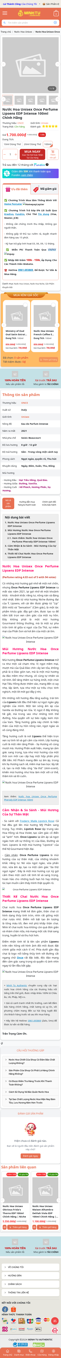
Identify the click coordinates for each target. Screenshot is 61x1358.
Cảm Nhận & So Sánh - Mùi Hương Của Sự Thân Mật (32, 547)
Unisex (44, 122)
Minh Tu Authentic (17, 985)
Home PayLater (13, 203)
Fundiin (19, 214)
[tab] (30, 1061)
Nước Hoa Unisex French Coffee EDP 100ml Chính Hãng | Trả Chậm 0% (45, 332)
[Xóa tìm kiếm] (55, 22)
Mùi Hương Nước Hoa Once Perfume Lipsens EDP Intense (29, 532)
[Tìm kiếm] (5, 22)
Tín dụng (43, 214)
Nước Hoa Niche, (37, 283)
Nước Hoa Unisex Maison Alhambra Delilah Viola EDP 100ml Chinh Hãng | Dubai (44, 1211)
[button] (30, 1267)
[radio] (43, 126)
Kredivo (8, 214)
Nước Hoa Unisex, (22, 283)
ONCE (20, 122)
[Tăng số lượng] (16, 154)
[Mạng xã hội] (55, 1330)
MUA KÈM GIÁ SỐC (25, 295)
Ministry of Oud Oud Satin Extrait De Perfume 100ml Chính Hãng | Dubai (17, 332)
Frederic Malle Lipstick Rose (37, 821)
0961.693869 (25, 270)
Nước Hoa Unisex (23, 31)
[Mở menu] (5, 13)
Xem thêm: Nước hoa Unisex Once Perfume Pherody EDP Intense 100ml (34, 539)
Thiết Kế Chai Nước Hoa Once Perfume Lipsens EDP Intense (30, 555)
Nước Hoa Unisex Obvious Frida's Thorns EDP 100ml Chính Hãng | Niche (14, 1211)
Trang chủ (6, 31)
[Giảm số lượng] (4, 154)
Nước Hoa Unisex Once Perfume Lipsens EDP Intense (31, 524)
